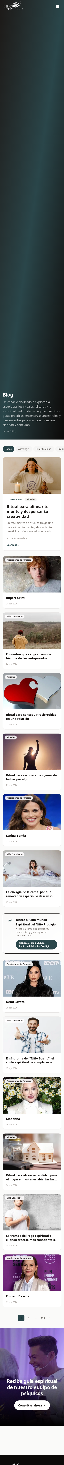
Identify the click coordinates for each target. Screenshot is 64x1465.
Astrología (23, 448)
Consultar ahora (30, 1405)
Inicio (6, 431)
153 (43, 1318)
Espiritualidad (43, 448)
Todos (8, 448)
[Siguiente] (50, 1318)
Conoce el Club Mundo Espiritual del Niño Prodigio (34, 944)
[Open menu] (57, 6)
